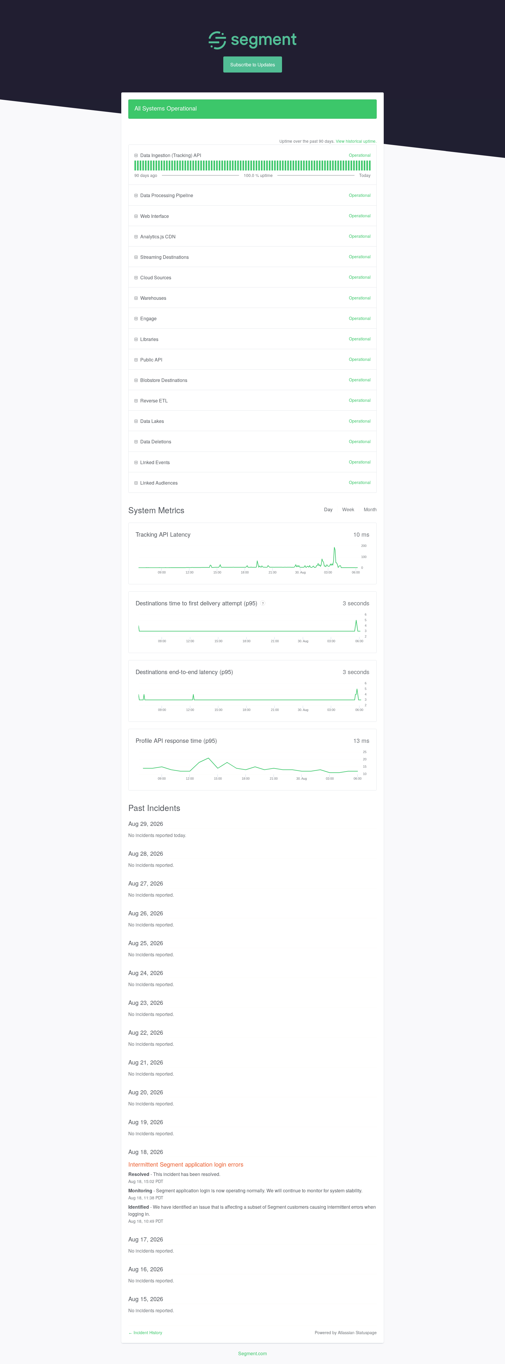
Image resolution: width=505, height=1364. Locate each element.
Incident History (145, 1332)
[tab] (135, 165)
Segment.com (252, 1353)
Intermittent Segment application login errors (185, 1164)
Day (328, 509)
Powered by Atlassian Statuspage (346, 1332)
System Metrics (156, 510)
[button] (252, 64)
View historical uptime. (356, 141)
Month (370, 509)
